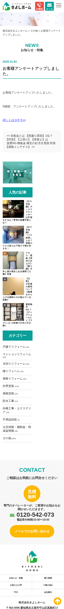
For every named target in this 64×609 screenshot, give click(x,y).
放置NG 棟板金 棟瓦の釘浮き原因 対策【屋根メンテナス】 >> (30, 145)
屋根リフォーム (7, 478)
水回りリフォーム (7, 449)
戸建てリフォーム (7, 416)
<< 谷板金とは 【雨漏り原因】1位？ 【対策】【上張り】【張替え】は (29, 137)
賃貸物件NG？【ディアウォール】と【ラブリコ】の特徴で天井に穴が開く (8, 378)
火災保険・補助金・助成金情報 (7, 560)
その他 (7, 574)
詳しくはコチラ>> (14, 120)
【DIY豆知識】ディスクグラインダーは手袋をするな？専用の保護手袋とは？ (8, 218)
